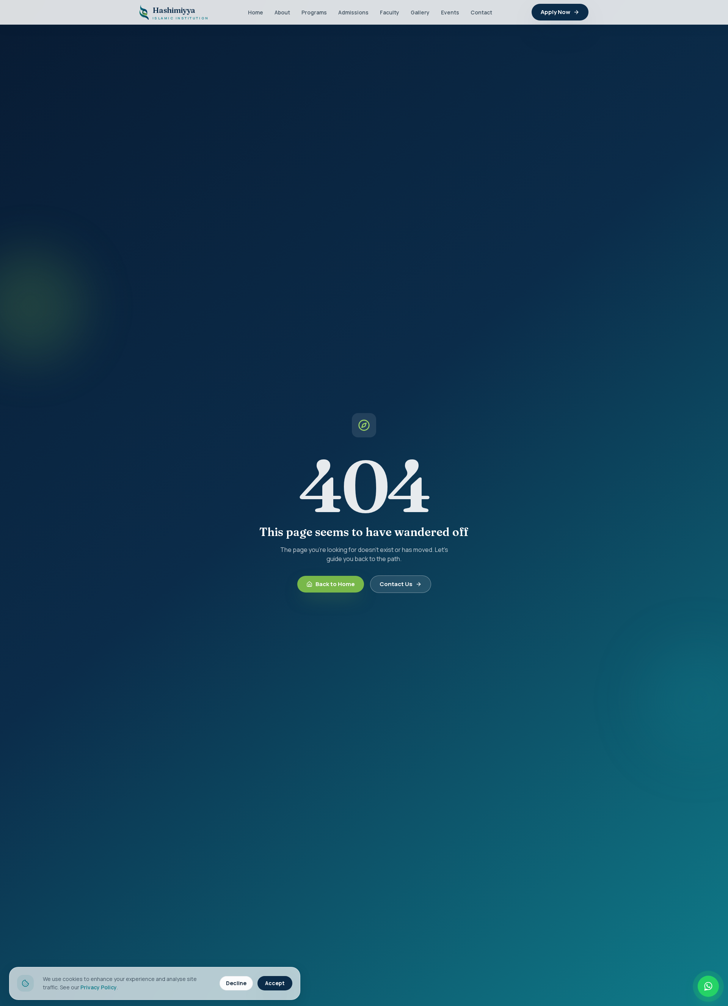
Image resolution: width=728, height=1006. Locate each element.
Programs (314, 12)
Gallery (420, 12)
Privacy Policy (98, 987)
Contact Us (396, 584)
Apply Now (555, 12)
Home (255, 12)
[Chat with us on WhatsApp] (708, 986)
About (282, 12)
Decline (236, 983)
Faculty (389, 12)
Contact (481, 12)
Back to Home (335, 584)
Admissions (353, 12)
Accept (275, 983)
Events (450, 12)
